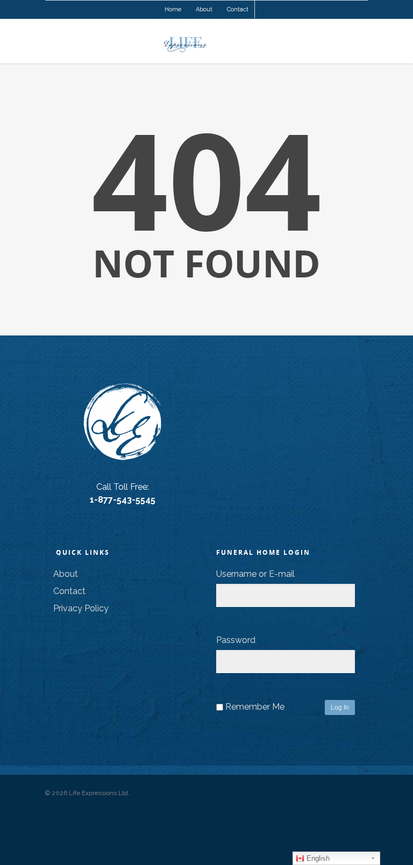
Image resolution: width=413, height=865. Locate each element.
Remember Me (254, 707)
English (317, 858)
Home (173, 9)
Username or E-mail (255, 574)
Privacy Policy (81, 608)
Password (235, 640)
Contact (237, 9)
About (204, 9)
